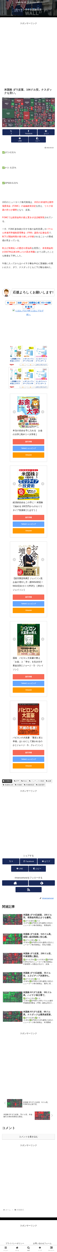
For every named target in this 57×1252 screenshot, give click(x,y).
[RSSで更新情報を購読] (29, 889)
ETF (17, 781)
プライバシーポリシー (15, 1243)
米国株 (19, 785)
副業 (49, 781)
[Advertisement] (28, 54)
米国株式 (8, 781)
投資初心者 (9, 785)
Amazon (28, 455)
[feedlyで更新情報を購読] (42, 883)
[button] (37, 140)
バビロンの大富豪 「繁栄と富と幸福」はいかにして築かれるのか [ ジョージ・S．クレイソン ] (28, 741)
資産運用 (41, 785)
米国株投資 (30, 785)
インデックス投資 (37, 781)
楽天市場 (28, 442)
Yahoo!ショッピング (28, 448)
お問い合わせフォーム (42, 1243)
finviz (25, 781)
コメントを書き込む (28, 1137)
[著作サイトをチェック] (15, 883)
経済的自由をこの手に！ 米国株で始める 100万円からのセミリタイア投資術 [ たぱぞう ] (28, 506)
